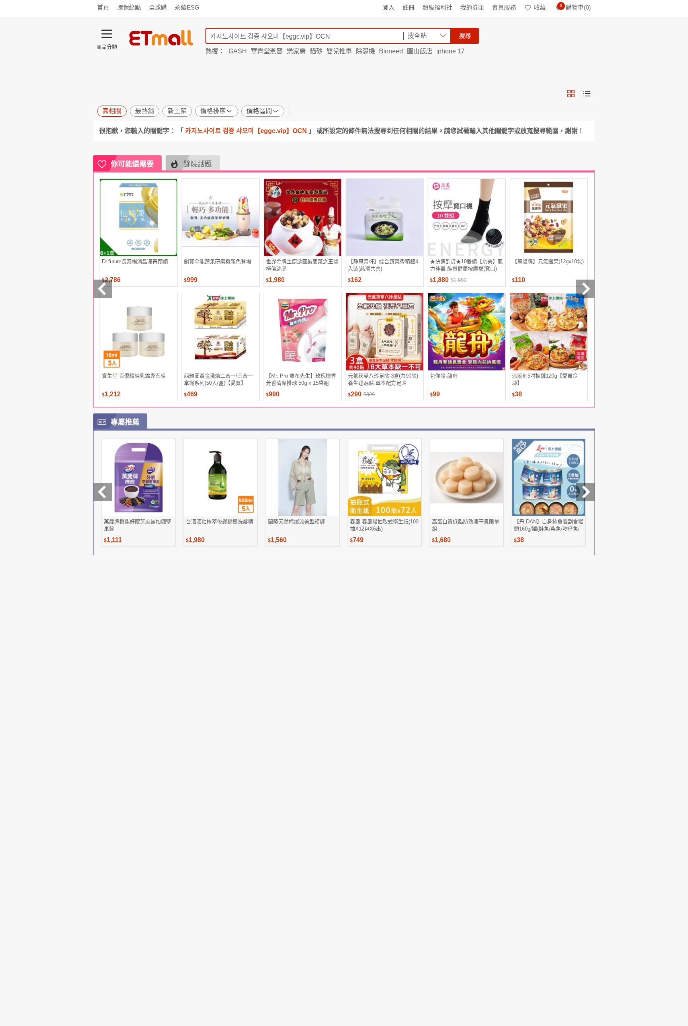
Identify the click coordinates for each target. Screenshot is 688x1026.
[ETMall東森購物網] (161, 38)
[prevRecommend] (103, 289)
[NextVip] (585, 492)
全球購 (158, 7)
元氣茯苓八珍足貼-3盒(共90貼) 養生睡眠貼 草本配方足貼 (383, 379)
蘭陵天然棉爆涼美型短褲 (296, 522)
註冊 (408, 7)
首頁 (103, 7)
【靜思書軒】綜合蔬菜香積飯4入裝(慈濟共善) (383, 265)
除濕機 (365, 51)
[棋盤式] (571, 94)
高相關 (111, 111)
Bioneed (391, 51)
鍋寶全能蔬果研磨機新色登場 (217, 261)
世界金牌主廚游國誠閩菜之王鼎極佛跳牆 (302, 265)
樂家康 (296, 51)
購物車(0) (575, 7)
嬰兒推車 (339, 51)
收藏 (540, 7)
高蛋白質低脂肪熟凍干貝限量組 (465, 525)
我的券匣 (472, 7)
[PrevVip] (103, 492)
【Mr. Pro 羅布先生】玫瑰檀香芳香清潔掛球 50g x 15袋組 (301, 379)
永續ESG (187, 7)
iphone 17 (450, 51)
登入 (389, 7)
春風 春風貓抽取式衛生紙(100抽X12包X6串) (384, 525)
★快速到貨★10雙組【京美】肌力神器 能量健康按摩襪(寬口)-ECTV (466, 265)
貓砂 (316, 51)
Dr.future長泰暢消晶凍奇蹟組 (135, 261)
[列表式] (587, 94)
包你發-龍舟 (443, 376)
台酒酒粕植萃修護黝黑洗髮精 (219, 522)
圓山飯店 (419, 51)
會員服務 (504, 7)
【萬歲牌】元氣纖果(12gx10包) (548, 261)
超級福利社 (437, 7)
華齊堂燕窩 (267, 51)
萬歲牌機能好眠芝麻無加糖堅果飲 (137, 525)
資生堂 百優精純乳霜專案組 (134, 376)
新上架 (177, 111)
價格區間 (259, 111)
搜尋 (465, 35)
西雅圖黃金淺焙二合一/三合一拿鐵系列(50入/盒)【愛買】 (218, 379)
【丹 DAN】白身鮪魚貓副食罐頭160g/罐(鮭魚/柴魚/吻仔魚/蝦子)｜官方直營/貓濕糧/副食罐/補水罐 (548, 525)
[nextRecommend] (585, 289)
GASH (238, 51)
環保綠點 (129, 7)
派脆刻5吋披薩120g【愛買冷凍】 (545, 379)
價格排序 (213, 111)
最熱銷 (144, 111)
